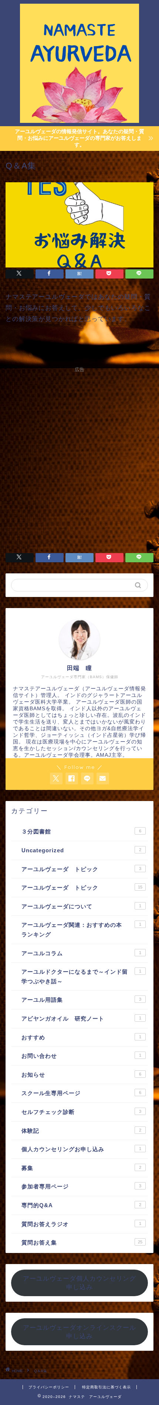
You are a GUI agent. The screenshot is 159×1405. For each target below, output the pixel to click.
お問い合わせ (81, 1056)
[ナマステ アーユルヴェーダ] (79, 120)
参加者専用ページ (81, 1186)
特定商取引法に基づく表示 (106, 1387)
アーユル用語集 (81, 1000)
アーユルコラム (81, 953)
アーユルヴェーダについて (81, 906)
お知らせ (81, 1074)
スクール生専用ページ (81, 1093)
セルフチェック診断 (81, 1112)
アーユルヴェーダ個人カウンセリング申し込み (79, 1283)
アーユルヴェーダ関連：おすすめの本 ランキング (81, 930)
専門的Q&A (81, 1205)
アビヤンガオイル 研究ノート (81, 1018)
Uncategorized (81, 850)
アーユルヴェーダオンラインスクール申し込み (79, 1332)
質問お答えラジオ (81, 1224)
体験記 (81, 1131)
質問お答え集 (81, 1242)
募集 (81, 1168)
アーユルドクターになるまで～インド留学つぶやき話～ (81, 976)
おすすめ (81, 1037)
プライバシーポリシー (48, 1387)
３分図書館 (81, 831)
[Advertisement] (79, 455)
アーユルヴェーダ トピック (81, 869)
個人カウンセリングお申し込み (81, 1149)
